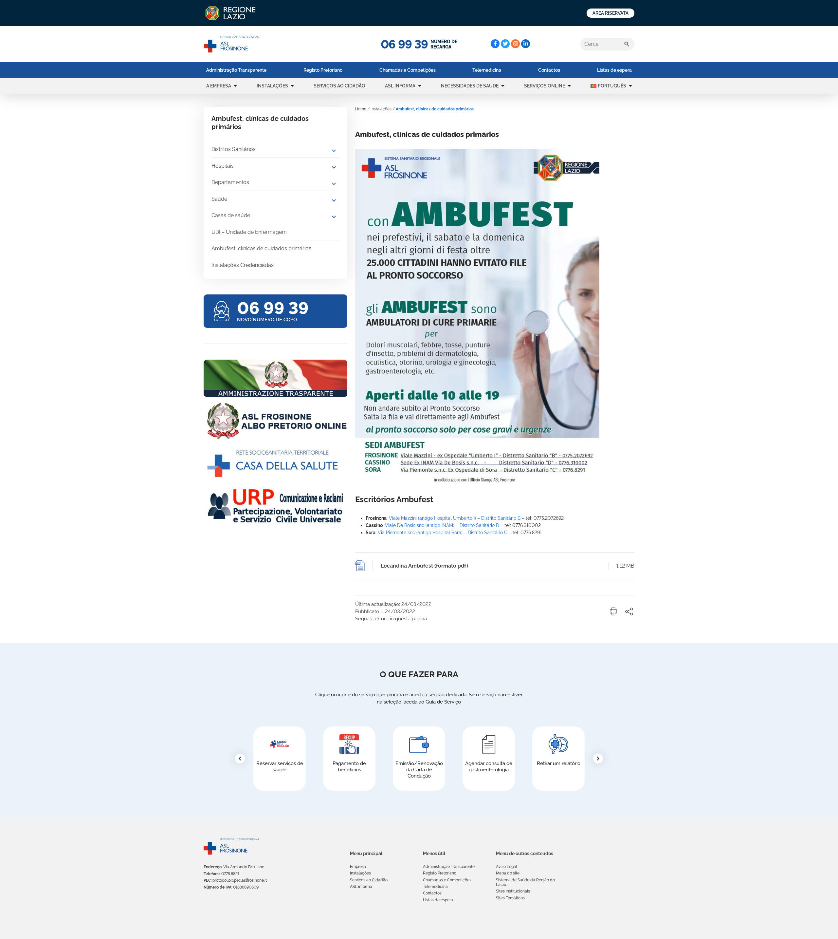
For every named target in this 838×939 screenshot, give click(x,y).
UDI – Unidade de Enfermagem (249, 232)
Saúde (219, 199)
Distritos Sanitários (233, 149)
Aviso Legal (506, 866)
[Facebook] (495, 43)
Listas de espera (614, 70)
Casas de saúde (230, 215)
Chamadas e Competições (407, 70)
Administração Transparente (236, 70)
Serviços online (544, 85)
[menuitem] (236, 70)
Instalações (272, 85)
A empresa (218, 85)
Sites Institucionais (513, 891)
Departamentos (230, 182)
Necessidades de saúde (470, 85)
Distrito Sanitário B (500, 518)
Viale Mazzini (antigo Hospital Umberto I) (432, 518)
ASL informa (400, 85)
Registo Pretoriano (322, 70)
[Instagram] (515, 43)
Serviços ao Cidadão (339, 85)
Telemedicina (486, 70)
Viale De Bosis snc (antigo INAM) (419, 525)
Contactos (549, 70)
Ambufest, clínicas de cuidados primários (261, 248)
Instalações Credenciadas (242, 265)
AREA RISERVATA (610, 13)
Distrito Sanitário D (479, 525)
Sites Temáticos (510, 898)
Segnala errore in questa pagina (391, 619)
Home (360, 109)
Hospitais (222, 166)
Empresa (358, 866)
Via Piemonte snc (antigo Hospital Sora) (420, 532)
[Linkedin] (525, 43)
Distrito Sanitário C (487, 532)
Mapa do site (507, 873)
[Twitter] (505, 43)
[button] (235, 86)
